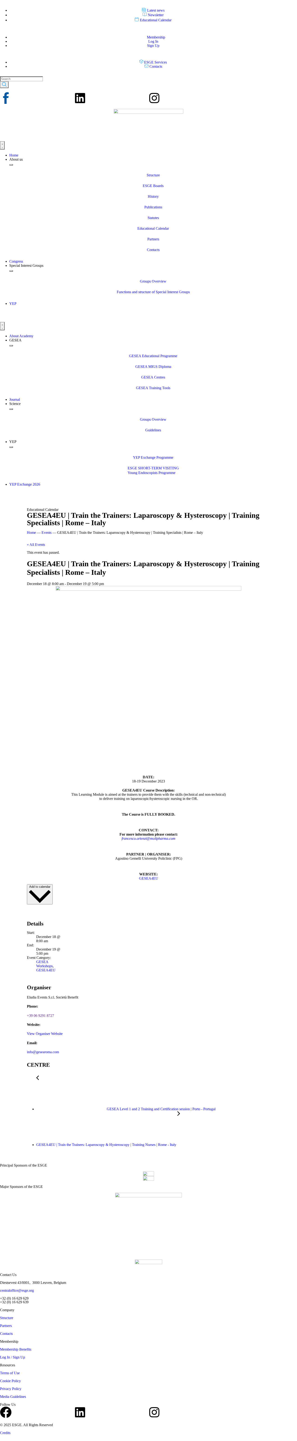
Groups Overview (153, 281)
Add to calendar (39, 886)
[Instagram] (154, 98)
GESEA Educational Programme (153, 356)
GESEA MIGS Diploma (153, 367)
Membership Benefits (15, 1349)
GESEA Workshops (44, 964)
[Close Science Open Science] (11, 409)
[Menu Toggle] (2, 145)
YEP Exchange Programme (153, 457)
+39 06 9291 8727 (40, 1016)
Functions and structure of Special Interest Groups (153, 292)
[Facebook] (6, 1412)
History (153, 196)
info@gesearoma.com (43, 1052)
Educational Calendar (153, 228)
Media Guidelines (13, 1397)
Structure (153, 175)
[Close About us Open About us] (11, 164)
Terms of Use (10, 1373)
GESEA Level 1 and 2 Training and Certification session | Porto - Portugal (161, 1109)
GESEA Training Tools (153, 388)
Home (31, 532)
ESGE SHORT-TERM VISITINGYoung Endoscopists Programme (153, 470)
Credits (5, 1433)
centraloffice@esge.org (17, 1290)
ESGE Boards (153, 186)
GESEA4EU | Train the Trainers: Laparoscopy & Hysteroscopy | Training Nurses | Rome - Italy (106, 1145)
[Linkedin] (80, 98)
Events (47, 532)
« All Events (36, 545)
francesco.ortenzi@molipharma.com (148, 838)
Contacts (153, 250)
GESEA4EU (148, 878)
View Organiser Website (45, 1034)
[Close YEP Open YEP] (11, 447)
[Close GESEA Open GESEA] (11, 345)
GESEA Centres (153, 377)
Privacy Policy (10, 1389)
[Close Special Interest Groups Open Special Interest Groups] (11, 271)
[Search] (4, 84)
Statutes (153, 218)
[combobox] (21, 78)
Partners (153, 239)
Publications (153, 207)
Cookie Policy (10, 1381)
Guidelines (153, 430)
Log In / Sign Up (12, 1357)
